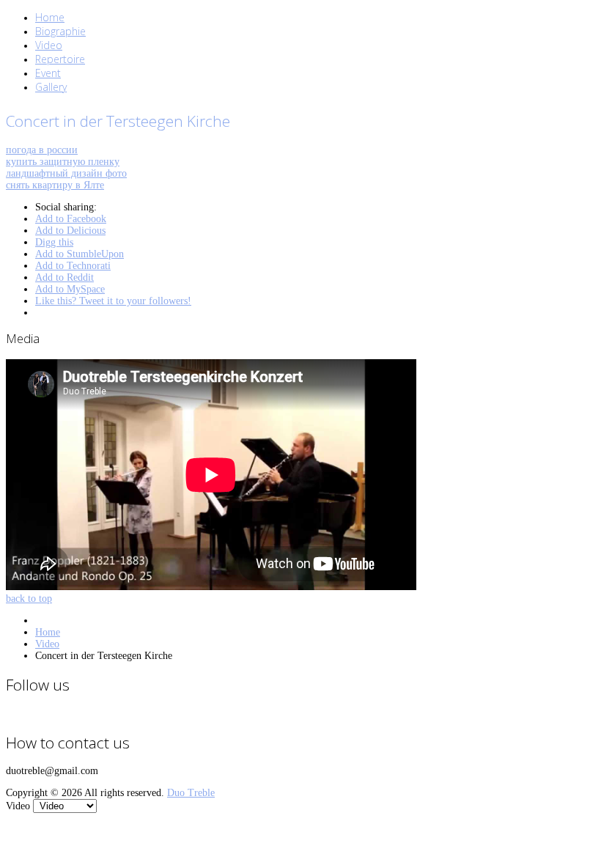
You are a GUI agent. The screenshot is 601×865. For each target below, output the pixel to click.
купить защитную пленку (62, 161)
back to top (29, 598)
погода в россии (42, 149)
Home (47, 632)
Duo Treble (191, 792)
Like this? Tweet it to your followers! (113, 300)
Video (47, 643)
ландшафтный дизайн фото (66, 173)
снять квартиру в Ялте (55, 185)
